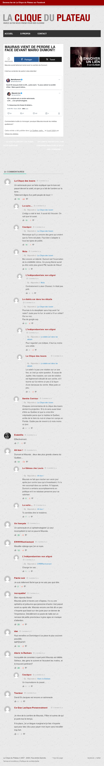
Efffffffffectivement (44, 563)
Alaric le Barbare (43, 678)
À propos (25, 33)
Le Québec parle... (37, 130)
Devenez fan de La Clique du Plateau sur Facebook (24, 2)
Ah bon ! (40, 475)
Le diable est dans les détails (42, 364)
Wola (43, 282)
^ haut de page (57, 758)
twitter (98, 758)
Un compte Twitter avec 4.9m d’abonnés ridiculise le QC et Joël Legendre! (50, 145)
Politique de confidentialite (29, 761)
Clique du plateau (11, 133)
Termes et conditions (10, 761)
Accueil (9, 33)
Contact (42, 33)
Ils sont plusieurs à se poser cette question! (18, 143)
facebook (91, 758)
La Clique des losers (45, 209)
